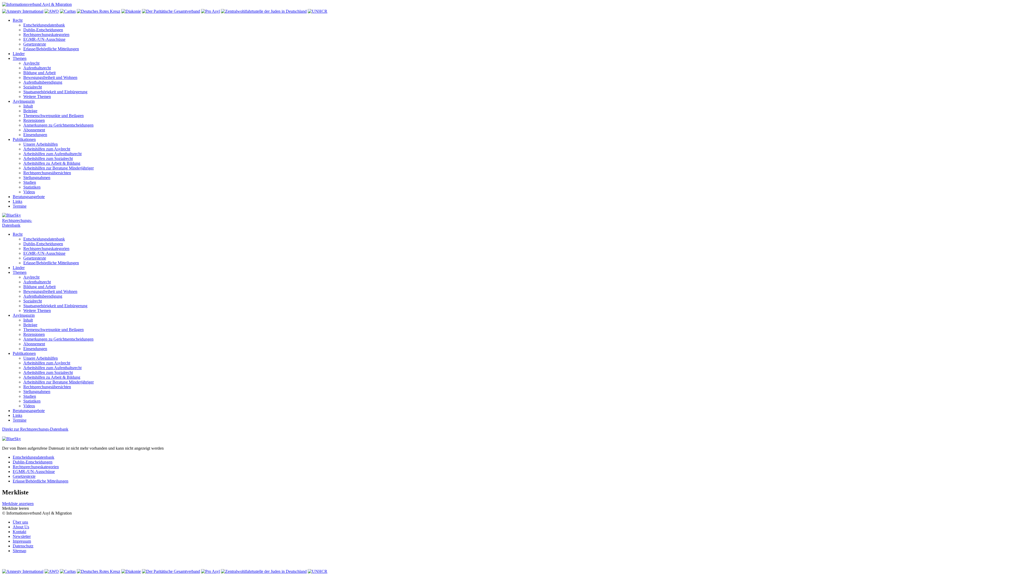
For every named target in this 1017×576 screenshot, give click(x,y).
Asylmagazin (24, 101)
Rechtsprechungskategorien (46, 34)
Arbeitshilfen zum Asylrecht (46, 149)
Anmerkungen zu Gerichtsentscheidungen (58, 125)
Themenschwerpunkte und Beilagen (53, 115)
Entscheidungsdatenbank (44, 25)
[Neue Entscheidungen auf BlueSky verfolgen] (508, 215)
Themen (19, 58)
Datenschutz (23, 546)
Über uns (20, 522)
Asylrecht (31, 63)
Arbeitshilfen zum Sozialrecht (48, 158)
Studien (29, 182)
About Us (21, 527)
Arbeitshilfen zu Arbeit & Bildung (51, 163)
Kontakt (19, 531)
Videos (29, 192)
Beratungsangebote (29, 196)
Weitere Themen (37, 96)
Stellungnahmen (36, 177)
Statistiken (32, 187)
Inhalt (28, 106)
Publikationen (24, 139)
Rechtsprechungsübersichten (47, 173)
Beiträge (30, 111)
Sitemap (19, 550)
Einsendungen (35, 134)
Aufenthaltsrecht (37, 68)
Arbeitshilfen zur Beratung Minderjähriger (58, 168)
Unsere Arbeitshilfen (40, 144)
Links (17, 201)
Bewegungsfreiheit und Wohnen (50, 77)
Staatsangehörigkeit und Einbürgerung (55, 92)
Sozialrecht (32, 87)
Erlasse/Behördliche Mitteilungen (51, 49)
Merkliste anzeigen (18, 503)
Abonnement (34, 130)
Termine (19, 206)
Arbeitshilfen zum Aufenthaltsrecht (52, 153)
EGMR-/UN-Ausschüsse (44, 39)
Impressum (22, 541)
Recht (18, 20)
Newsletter (22, 536)
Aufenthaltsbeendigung (42, 82)
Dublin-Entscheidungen (43, 30)
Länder (19, 53)
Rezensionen (34, 120)
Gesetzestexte (34, 44)
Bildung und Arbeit (39, 72)
